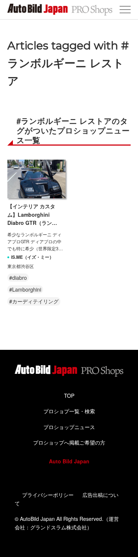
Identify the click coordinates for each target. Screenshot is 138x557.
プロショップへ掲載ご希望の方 (69, 442)
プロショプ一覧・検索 (69, 411)
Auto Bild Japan (69, 461)
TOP (69, 395)
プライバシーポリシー (48, 494)
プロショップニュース (69, 427)
